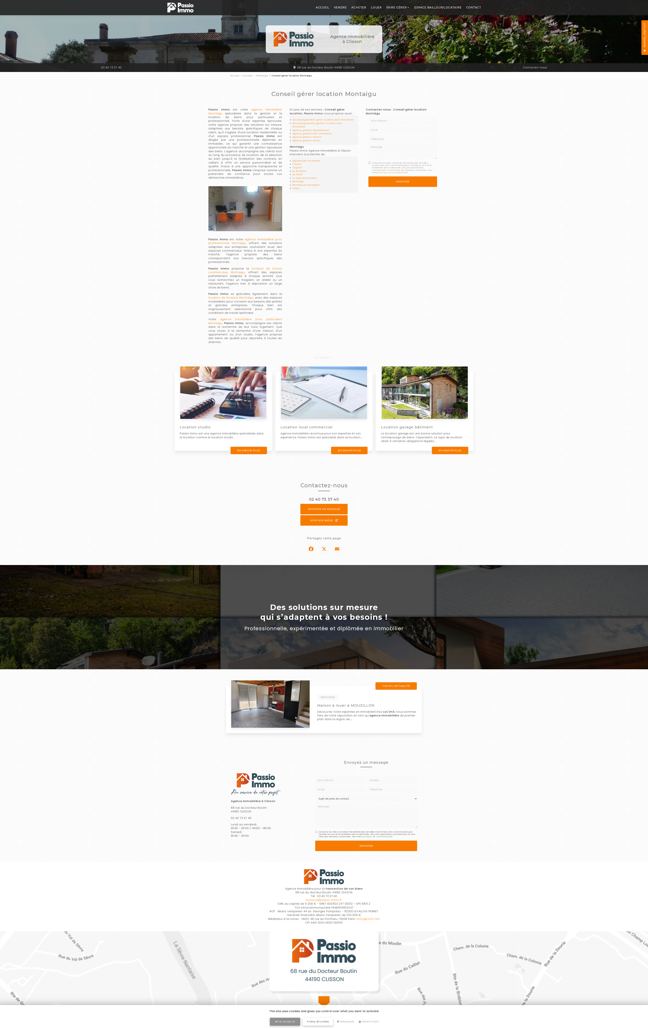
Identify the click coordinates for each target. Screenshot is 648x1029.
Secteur (248, 75)
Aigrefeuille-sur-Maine (306, 160)
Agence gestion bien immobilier (312, 133)
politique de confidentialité (392, 172)
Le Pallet (297, 174)
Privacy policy (370, 1021)
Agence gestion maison (307, 137)
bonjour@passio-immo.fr (324, 900)
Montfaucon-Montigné (306, 184)
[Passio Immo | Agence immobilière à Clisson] (180, 8)
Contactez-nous (535, 67)
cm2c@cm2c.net (368, 919)
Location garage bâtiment (407, 427)
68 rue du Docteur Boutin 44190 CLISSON (325, 67)
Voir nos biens (322, 520)
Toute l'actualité (396, 686)
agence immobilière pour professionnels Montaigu (245, 241)
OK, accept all (286, 1021)
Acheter (358, 7)
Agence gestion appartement (310, 130)
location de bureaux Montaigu (230, 298)
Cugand (297, 167)
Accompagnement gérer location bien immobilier (323, 119)
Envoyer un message (324, 509)
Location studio (195, 427)
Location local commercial (306, 427)
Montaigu (262, 75)
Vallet (295, 188)
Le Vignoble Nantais (304, 178)
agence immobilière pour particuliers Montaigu (245, 321)
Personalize (347, 1021)
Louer (376, 7)
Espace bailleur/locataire (437, 7)
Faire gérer (396, 7)
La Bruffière (299, 171)
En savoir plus (248, 450)
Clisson (296, 164)
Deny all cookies (319, 1021)
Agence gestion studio (306, 140)
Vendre (340, 7)
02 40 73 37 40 (111, 67)
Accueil (322, 7)
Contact (473, 7)
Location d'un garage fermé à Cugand (355, 705)
